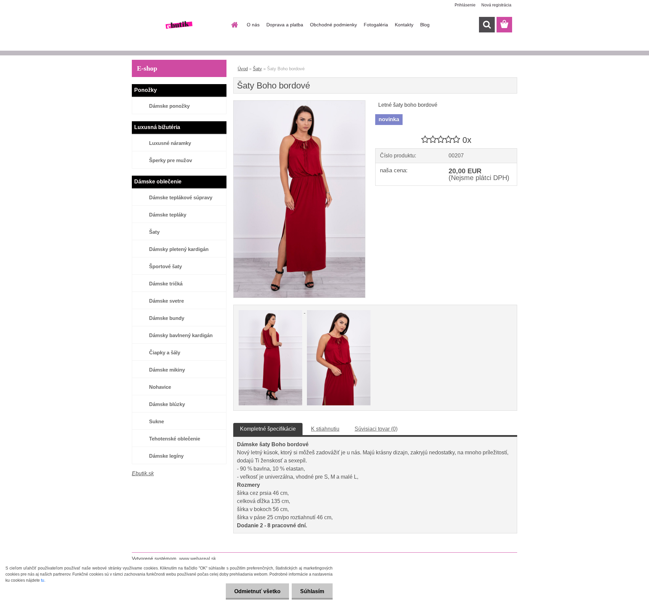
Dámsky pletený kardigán (179, 249)
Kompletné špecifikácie (268, 429)
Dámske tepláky (167, 215)
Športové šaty (165, 266)
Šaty (154, 232)
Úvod (243, 68)
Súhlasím (312, 591)
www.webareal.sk (197, 558)
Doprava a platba (284, 24)
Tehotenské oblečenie (174, 439)
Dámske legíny (166, 456)
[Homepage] (234, 24)
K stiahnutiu (325, 429)
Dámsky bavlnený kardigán (181, 335)
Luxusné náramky (170, 143)
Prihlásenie (465, 5)
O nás (253, 24)
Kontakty (404, 24)
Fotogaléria (376, 24)
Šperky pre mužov (170, 160)
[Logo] (178, 25)
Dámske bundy (166, 318)
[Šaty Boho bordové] (299, 103)
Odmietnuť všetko (257, 591)
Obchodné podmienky (333, 24)
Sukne (156, 421)
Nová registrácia (496, 5)
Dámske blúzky (167, 404)
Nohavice (160, 387)
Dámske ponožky (169, 106)
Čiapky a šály (164, 352)
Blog (425, 24)
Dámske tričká (166, 283)
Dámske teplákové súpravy (180, 197)
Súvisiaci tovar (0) (376, 429)
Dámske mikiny (167, 370)
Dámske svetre (166, 301)
